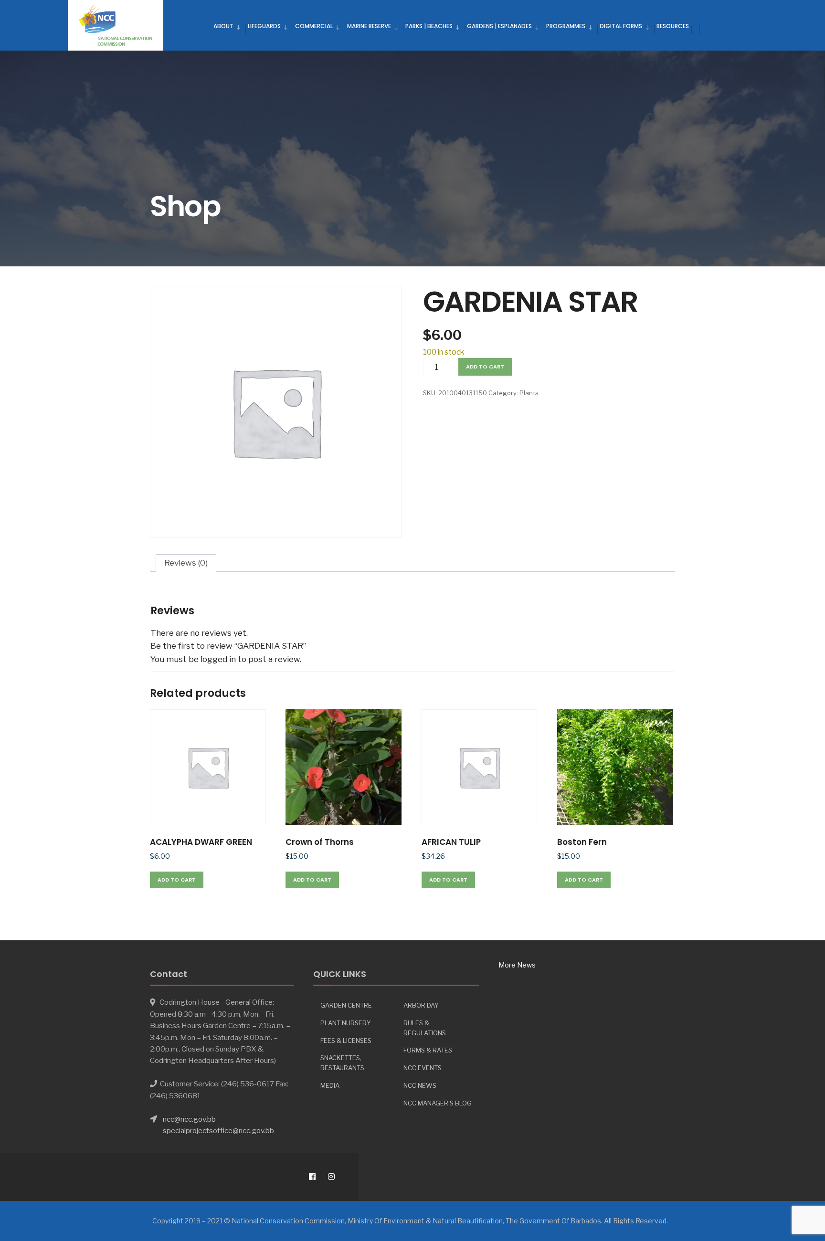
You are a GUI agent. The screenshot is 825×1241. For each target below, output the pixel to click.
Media (329, 1085)
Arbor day (421, 1005)
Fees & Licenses (345, 1040)
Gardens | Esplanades (499, 26)
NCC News (419, 1085)
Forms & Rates (427, 1050)
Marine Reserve (369, 26)
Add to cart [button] (177, 879)
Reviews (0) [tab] (186, 563)
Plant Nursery (345, 1023)
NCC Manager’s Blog (437, 1103)
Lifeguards (264, 26)
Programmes (565, 26)
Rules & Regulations (424, 1028)
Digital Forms (621, 26)
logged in (218, 659)
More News (517, 965)
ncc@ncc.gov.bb (189, 1119)
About (223, 26)
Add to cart (485, 366)
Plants (529, 393)
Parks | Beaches (429, 26)
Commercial (314, 26)
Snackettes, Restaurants (342, 1063)
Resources (672, 26)
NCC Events (422, 1068)
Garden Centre (346, 1005)
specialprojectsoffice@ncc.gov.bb (218, 1130)
